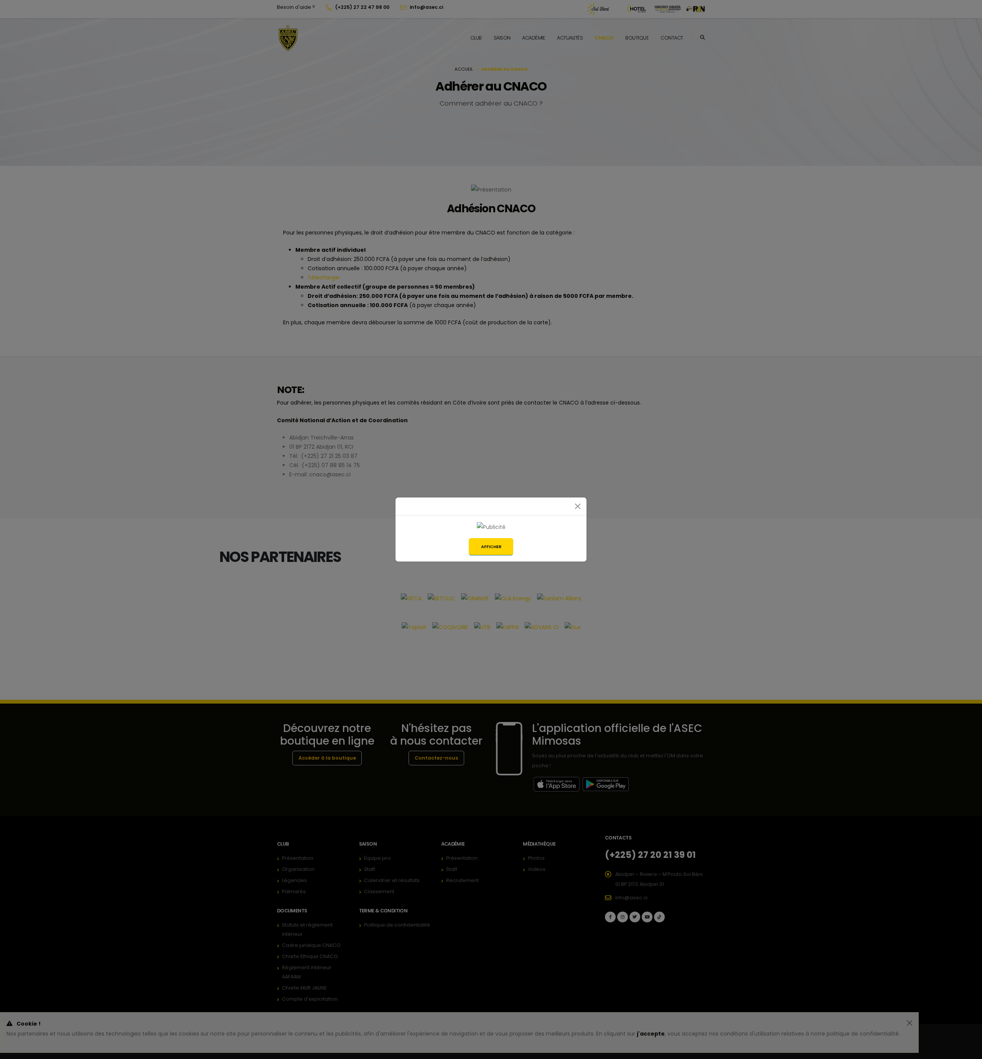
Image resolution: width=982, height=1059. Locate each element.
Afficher (491, 547)
